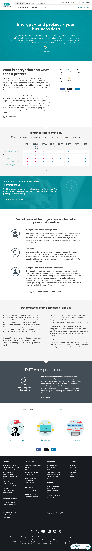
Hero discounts (7, 492)
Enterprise (28, 467)
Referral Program (52, 479)
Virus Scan (6, 481)
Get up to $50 (7, 495)
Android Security (8, 472)
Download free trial (9, 502)
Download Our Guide (15, 199)
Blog (67, 2)
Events (72, 476)
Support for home (52, 493)
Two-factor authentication (12, 161)
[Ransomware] (45, 438)
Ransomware (46, 440)
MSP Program (51, 470)
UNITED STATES (85, 2)
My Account (51, 488)
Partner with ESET (52, 465)
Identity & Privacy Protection (11, 476)
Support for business (53, 495)
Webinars (28, 485)
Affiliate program (52, 476)
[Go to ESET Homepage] (7, 5)
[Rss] (60, 532)
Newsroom (73, 467)
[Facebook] (32, 532)
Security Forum (52, 497)
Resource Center (30, 483)
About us (72, 465)
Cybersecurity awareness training (31, 475)
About (63, 2)
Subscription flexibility (9, 486)
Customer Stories (30, 478)
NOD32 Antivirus (8, 474)
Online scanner (7, 479)
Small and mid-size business (33, 465)
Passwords (75, 440)
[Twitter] (37, 532)
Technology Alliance (53, 472)
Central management (10, 165)
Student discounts (8, 490)
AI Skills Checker (8, 483)
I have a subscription (9, 504)
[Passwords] (75, 438)
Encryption (6, 158)
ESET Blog (73, 472)
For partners (41, 3)
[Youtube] (43, 532)
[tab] (28, 410)
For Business (30, 3)
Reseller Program (52, 467)
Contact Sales (29, 480)
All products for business (32, 470)
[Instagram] (55, 532)
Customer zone (84, 7)
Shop (74, 2)
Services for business (31, 472)
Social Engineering (16, 440)
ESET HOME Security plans (11, 467)
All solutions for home (9, 465)
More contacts (7, 517)
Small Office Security (9, 470)
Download (34, 7)
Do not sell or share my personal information (47, 537)
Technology (73, 470)
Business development (54, 474)
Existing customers (53, 486)
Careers (72, 474)
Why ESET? (43, 7)
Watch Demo (29, 487)
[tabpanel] (46, 429)
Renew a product (52, 490)
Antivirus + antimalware (11, 152)
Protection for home (22, 7)
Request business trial (32, 494)
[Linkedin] (49, 532)
